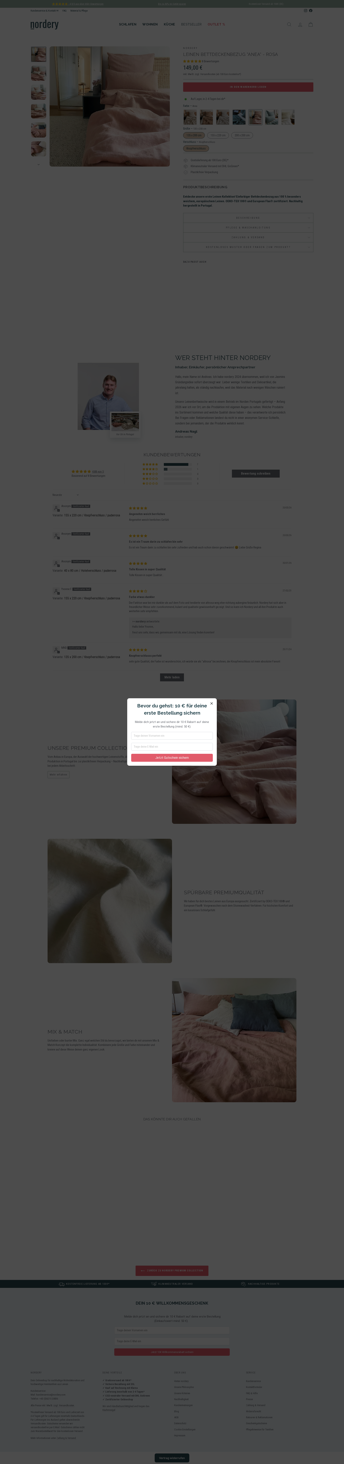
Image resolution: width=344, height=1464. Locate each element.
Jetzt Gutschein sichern (172, 758)
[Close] (211, 703)
